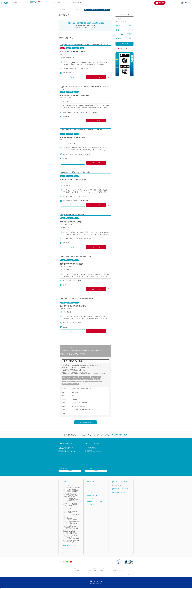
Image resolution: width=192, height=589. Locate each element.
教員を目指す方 (90, 481)
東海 (66, 486)
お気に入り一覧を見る (125, 48)
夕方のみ (72, 541)
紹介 (71, 532)
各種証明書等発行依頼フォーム (119, 492)
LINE (67, 562)
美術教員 (76, 495)
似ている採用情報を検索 (85, 422)
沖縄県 (64, 487)
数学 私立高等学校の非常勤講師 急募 (72, 137)
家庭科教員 (74, 491)
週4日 (93, 377)
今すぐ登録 (161, 3)
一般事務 (70, 505)
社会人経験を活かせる (68, 381)
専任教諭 (64, 511)
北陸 (79, 487)
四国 (76, 487)
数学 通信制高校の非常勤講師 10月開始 (73, 306)
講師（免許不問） (66, 494)
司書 (74, 496)
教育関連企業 (65, 517)
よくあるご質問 (72, 3)
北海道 (75, 486)
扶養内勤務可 (76, 538)
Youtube (71, 562)
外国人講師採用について (117, 485)
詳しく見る (73, 77)
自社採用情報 (65, 521)
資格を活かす (73, 525)
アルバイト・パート (67, 514)
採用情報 (15, 3)
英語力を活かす (66, 525)
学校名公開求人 (66, 532)
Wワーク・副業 (74, 383)
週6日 (77, 527)
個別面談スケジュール (92, 495)
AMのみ (64, 526)
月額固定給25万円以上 (74, 521)
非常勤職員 (69, 512)
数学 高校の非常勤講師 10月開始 (71, 222)
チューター (65, 500)
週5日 (98, 377)
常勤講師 (69, 511)
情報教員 (69, 491)
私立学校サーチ (90, 504)
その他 (73, 514)
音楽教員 (71, 495)
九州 (72, 486)
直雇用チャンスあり (67, 542)
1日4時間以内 (66, 383)
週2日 (78, 540)
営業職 (69, 508)
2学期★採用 (65, 531)
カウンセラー (65, 498)
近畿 (64, 377)
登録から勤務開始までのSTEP (69, 545)
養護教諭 (69, 493)
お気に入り (64, 3)
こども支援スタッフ (67, 509)
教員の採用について (91, 484)
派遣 (82, 48)
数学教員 (75, 377)
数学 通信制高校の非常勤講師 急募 (71, 264)
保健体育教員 (65, 495)
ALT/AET (75, 500)
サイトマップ (104, 568)
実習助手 (70, 496)
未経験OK (85, 379)
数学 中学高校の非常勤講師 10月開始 (72, 51)
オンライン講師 (73, 502)
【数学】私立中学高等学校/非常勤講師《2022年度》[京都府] (82, 365)
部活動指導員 (72, 498)
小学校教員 (73, 494)
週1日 (74, 540)
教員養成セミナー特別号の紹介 (94, 501)
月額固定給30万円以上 (67, 519)
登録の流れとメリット (23, 3)
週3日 (70, 528)
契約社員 (64, 515)
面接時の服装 (89, 486)
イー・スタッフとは (45, 3)
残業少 (99, 381)
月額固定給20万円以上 (67, 522)
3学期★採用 (75, 528)
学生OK (73, 527)
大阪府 (68, 48)
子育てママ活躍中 (79, 381)
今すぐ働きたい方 (66, 481)
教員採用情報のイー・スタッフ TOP (63, 10)
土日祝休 (74, 526)
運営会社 (75, 568)
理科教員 (74, 489)
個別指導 (70, 500)
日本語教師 (74, 503)
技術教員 (64, 493)
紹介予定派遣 (65, 533)
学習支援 (77, 499)
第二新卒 (97, 379)
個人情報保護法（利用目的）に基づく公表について (95, 570)
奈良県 (62, 218)
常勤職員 (64, 512)
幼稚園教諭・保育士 (67, 503)
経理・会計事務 (66, 507)
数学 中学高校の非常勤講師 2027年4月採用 (74, 95)
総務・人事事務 (73, 507)
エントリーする (96, 77)
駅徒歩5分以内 (73, 523)
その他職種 (71, 499)
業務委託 (75, 519)
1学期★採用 (65, 530)
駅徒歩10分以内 (66, 523)
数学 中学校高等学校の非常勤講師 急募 (73, 179)
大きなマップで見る (62, 468)
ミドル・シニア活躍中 (90, 381)
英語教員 (64, 489)
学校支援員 (74, 504)
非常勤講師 (75, 48)
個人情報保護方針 (76, 570)
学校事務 (64, 491)
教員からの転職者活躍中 (68, 518)
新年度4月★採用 (77, 379)
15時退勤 (69, 526)
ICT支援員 (65, 496)
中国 (73, 487)
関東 (63, 486)
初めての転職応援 (67, 379)
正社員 (77, 514)
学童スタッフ (65, 499)
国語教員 (69, 490)
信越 (70, 487)
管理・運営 (65, 508)
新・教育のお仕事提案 (56, 3)
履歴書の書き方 (90, 488)
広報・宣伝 (65, 505)
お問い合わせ (80, 3)
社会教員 (69, 489)
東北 (67, 487)
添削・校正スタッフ (67, 504)
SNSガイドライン (115, 568)
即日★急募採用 (72, 531)
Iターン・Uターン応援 (72, 535)
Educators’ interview (91, 492)
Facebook (59, 562)
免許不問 (74, 542)
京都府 (68, 377)
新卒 (91, 379)
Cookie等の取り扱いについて (116, 570)
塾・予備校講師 (66, 502)
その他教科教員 (75, 490)
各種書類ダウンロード (91, 490)
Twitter (63, 562)
